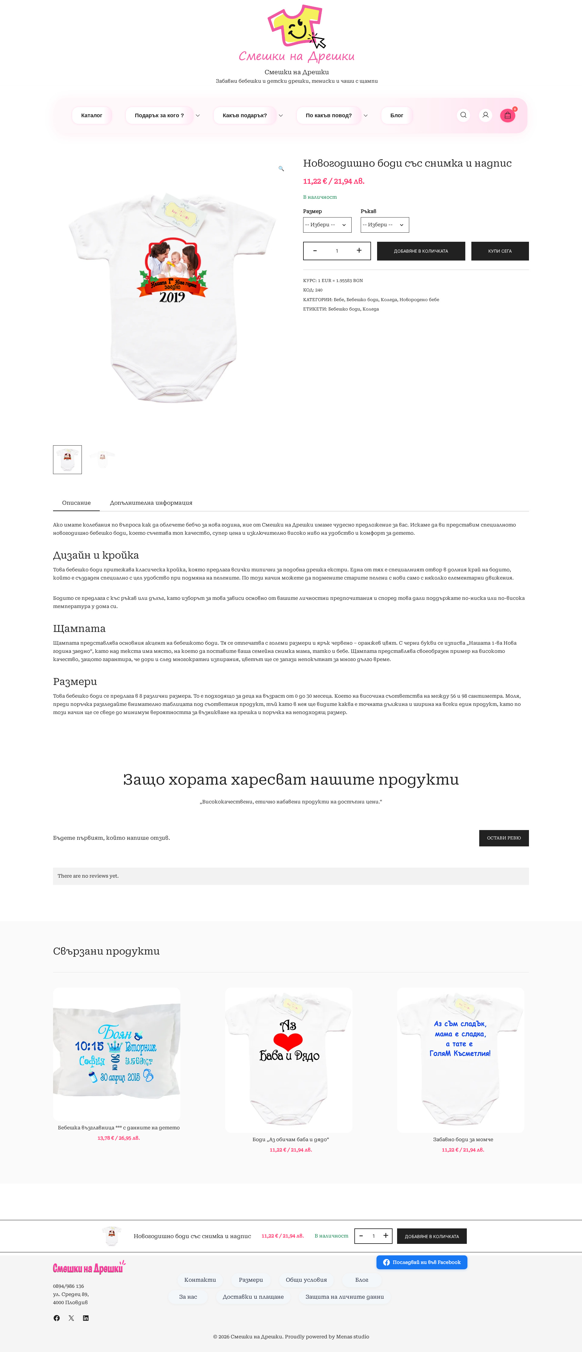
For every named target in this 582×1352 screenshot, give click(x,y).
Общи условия (306, 1280)
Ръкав (368, 211)
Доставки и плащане (253, 1297)
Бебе (339, 299)
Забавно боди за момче (463, 1139)
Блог (396, 115)
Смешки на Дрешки (297, 72)
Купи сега (500, 251)
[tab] (76, 503)
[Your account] (486, 115)
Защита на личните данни (345, 1297)
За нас (188, 1297)
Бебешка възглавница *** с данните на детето (119, 1128)
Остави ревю (504, 837)
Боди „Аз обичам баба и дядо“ (291, 1139)
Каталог (91, 115)
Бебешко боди (362, 299)
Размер (312, 211)
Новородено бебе (419, 299)
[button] (281, 169)
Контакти (200, 1280)
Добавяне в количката (421, 251)
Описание (76, 503)
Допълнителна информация (151, 503)
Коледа (389, 299)
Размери (251, 1280)
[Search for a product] (463, 115)
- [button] (315, 250)
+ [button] (359, 250)
